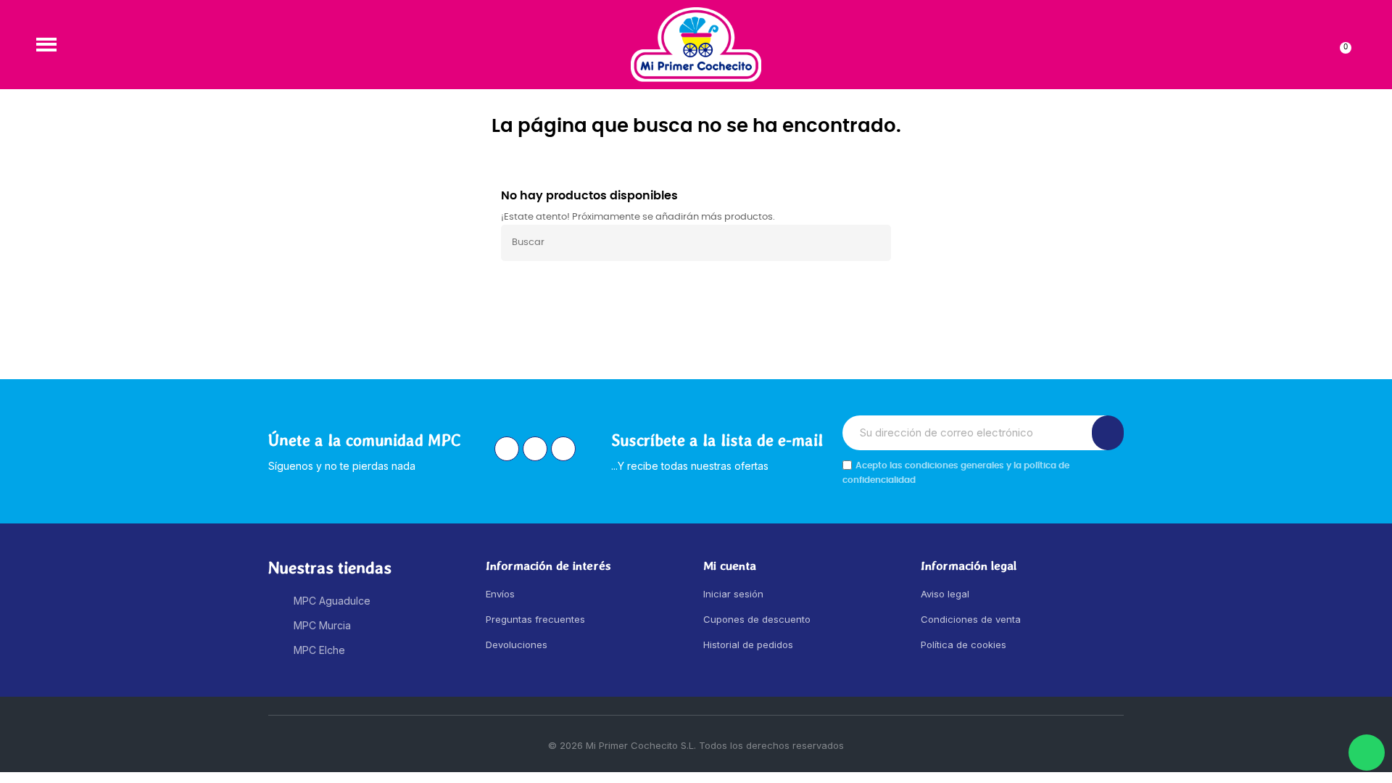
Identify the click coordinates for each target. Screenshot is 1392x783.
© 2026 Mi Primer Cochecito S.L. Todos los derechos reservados (696, 745)
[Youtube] (563, 448)
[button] (46, 44)
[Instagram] (506, 448)
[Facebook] (535, 448)
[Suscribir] (1108, 432)
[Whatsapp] (1366, 752)
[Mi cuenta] (1317, 44)
